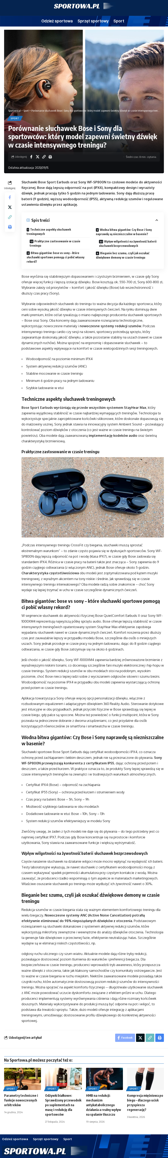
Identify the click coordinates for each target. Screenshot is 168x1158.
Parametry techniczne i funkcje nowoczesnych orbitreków (21, 1100)
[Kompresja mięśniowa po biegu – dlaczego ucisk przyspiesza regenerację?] (145, 1079)
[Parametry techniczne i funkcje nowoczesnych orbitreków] (22, 1079)
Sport (15, 118)
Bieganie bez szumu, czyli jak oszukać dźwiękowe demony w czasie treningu (122, 255)
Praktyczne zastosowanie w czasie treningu (55, 243)
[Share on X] (37, 157)
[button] (44, 157)
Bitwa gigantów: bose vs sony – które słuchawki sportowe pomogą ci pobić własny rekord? (55, 257)
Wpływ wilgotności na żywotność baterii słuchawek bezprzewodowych (128, 243)
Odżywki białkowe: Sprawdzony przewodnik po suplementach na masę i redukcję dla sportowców (63, 1105)
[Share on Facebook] (31, 157)
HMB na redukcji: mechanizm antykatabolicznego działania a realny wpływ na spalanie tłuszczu (103, 1105)
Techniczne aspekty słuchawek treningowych (49, 232)
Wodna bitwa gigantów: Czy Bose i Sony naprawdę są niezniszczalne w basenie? (124, 232)
